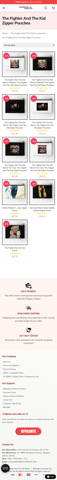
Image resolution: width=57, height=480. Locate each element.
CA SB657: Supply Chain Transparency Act (21, 376)
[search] (45, 8)
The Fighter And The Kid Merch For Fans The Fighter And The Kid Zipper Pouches (15, 167)
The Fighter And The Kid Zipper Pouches (21, 37)
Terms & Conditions (11, 365)
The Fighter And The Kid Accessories (27, 33)
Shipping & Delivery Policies (14, 389)
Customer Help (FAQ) (12, 403)
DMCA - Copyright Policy (13, 373)
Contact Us (7, 400)
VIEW (14, 74)
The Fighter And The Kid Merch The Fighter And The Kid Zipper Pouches (14, 125)
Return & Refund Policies (13, 396)
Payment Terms (9, 392)
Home (5, 33)
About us (6, 362)
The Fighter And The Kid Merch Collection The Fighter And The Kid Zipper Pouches (15, 82)
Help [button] (52, 477)
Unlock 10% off (5, 468)
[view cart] (53, 8)
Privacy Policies (9, 369)
